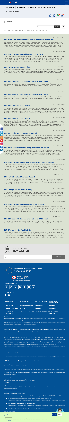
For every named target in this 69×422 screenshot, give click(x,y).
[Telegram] (33, 287)
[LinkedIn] (15, 287)
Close (59, 414)
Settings (11, 420)
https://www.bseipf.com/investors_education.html (12, 390)
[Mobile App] (54, 15)
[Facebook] (6, 287)
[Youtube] (24, 287)
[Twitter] (11, 287)
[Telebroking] (50, 15)
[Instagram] (29, 287)
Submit (58, 257)
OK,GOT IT (54, 414)
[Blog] (20, 287)
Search (57, 27)
